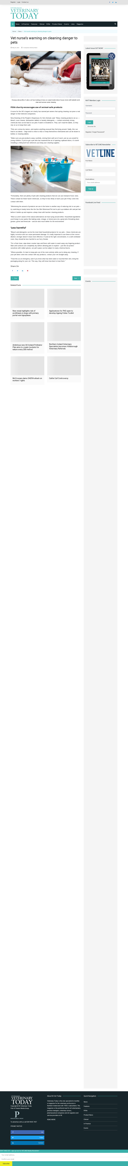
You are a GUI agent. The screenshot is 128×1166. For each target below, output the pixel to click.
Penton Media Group (22, 1108)
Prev (15, 278)
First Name (89, 161)
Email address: (90, 179)
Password (89, 113)
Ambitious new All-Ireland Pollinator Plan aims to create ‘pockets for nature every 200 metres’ (27, 347)
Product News (57, 24)
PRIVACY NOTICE (16, 1126)
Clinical (42, 24)
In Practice (25, 24)
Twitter (112, 2)
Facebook (109, 2)
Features (34, 24)
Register (13, 2)
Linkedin (116, 2)
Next (75, 278)
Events (66, 24)
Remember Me (92, 126)
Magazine (80, 24)
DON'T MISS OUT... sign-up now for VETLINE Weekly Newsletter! (19, 1151)
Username (89, 105)
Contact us (25, 2)
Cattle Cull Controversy (58, 378)
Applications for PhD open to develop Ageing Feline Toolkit (61, 312)
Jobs (72, 24)
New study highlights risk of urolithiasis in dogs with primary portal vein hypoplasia (26, 313)
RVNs (48, 24)
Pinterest (28, 270)
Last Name (89, 170)
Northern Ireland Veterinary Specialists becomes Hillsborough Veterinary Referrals (63, 346)
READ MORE (51, 1119)
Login (18, 2)
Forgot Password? (98, 132)
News (17, 24)
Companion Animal (28, 47)
